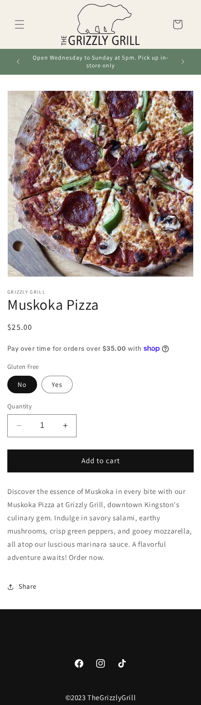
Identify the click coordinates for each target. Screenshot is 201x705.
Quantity (19, 406)
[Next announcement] (183, 61)
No (22, 384)
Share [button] (28, 586)
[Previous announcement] (18, 61)
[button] (19, 24)
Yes (57, 384)
